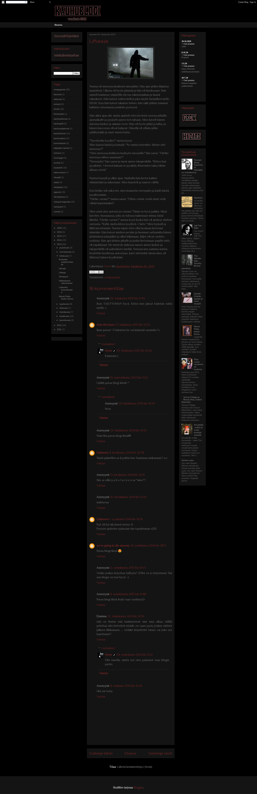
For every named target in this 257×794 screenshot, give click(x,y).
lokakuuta (64, 256)
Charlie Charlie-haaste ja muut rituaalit (198, 298)
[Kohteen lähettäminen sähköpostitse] (90, 272)
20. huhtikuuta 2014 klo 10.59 (137, 403)
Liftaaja (62, 272)
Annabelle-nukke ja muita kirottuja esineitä (198, 430)
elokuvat (58, 99)
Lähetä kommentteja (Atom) (134, 766)
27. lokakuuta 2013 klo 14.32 (132, 324)
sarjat (56, 182)
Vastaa (101, 313)
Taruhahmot (59, 197)
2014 (59, 240)
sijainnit (57, 192)
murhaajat (58, 158)
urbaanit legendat (62, 202)
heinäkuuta (64, 312)
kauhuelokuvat (60, 119)
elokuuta (63, 308)
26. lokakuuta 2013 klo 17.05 (127, 298)
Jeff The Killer (198, 226)
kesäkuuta (64, 316)
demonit (57, 94)
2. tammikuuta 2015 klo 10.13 (128, 567)
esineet (57, 104)
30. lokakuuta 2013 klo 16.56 (134, 350)
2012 (59, 325)
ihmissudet (59, 114)
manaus (57, 153)
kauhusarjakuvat (61, 128)
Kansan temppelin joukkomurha (189, 84)
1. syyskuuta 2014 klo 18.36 (126, 519)
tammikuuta (65, 320)
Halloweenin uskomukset (65, 282)
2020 (59, 228)
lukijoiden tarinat (61, 148)
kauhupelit (58, 123)
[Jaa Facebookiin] (99, 272)
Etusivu (58, 25)
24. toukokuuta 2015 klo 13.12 (134, 654)
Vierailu (62, 268)
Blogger (138, 787)
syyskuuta (64, 304)
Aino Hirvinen (105, 324)
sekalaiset (58, 187)
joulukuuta (64, 247)
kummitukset (60, 143)
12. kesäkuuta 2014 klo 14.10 (127, 474)
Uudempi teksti (100, 753)
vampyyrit (58, 206)
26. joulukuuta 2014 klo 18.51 (148, 545)
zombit (57, 211)
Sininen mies (188, 460)
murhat (57, 163)
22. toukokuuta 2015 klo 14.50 (125, 616)
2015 (59, 236)
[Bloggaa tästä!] (93, 272)
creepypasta (112, 277)
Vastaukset (108, 344)
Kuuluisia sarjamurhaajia (66, 262)
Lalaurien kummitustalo (65, 290)
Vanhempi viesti (160, 753)
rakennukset (59, 172)
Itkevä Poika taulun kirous (66, 297)
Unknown (103, 452)
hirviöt (56, 109)
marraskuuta (65, 252)
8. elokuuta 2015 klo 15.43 (126, 685)
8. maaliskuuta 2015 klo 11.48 (128, 594)
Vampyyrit (63, 276)
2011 (59, 329)
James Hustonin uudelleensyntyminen (190, 70)
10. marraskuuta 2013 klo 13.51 (129, 377)
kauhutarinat (59, 133)
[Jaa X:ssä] (96, 272)
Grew (108, 350)
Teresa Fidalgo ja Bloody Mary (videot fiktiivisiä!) (192, 399)
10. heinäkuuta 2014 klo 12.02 (128, 497)
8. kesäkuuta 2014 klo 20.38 (126, 452)
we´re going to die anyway (113, 545)
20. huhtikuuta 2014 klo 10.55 (128, 430)
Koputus (185, 57)
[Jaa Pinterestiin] (102, 272)
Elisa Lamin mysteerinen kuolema (198, 364)
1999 (184, 46)
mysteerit (58, 167)
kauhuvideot (59, 138)
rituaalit (57, 177)
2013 (59, 244)
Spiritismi (198, 198)
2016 (59, 232)
